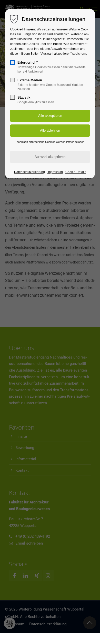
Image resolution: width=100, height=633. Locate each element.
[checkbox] (12, 62)
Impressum (55, 172)
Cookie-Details (75, 172)
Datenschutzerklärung (29, 172)
